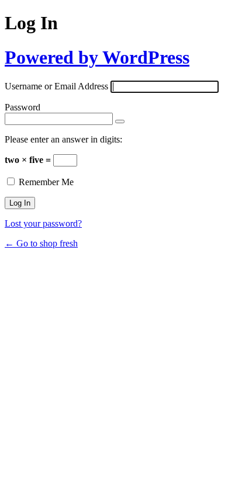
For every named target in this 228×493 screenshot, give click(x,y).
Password (22, 107)
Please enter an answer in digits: (63, 139)
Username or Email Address (56, 86)
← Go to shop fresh (41, 243)
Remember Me (46, 182)
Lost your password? (43, 223)
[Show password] (120, 121)
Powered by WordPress (97, 57)
